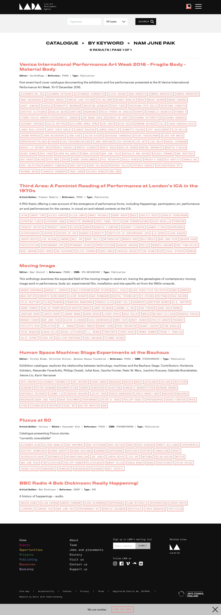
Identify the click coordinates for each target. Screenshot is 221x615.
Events (24, 545)
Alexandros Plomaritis (90, 94)
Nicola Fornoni (163, 153)
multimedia (149, 239)
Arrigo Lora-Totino (80, 100)
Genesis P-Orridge (106, 227)
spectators (164, 462)
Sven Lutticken (72, 332)
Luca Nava (155, 141)
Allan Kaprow (49, 503)
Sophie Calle (119, 165)
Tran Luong (77, 171)
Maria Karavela (64, 147)
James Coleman (102, 308)
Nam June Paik (111, 153)
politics (49, 326)
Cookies (67, 591)
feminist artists (32, 227)
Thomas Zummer (147, 332)
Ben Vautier (116, 445)
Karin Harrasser (120, 393)
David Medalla (160, 221)
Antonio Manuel (55, 100)
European (97, 387)
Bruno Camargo (177, 100)
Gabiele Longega (68, 117)
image (86, 308)
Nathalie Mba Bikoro (136, 153)
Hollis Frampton (52, 308)
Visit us (77, 559)
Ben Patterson (96, 445)
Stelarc (161, 165)
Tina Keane (148, 251)
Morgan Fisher (30, 320)
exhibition (114, 387)
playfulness (94, 462)
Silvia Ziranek (85, 251)
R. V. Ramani (66, 326)
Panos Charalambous (85, 159)
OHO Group (27, 159)
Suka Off (175, 165)
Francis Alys (104, 302)
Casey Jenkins (30, 106)
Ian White (73, 308)
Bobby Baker (120, 215)
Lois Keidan (48, 239)
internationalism (76, 456)
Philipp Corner (73, 462)
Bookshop (26, 569)
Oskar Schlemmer (68, 399)
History (76, 554)
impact (176, 451)
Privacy (84, 591)
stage (24, 405)
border (185, 290)
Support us (78, 569)
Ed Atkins (146, 296)
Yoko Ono (114, 171)
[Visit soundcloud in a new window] (134, 563)
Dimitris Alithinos (33, 111)
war (104, 405)
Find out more (122, 609)
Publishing (28, 559)
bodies (127, 381)
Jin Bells (179, 129)
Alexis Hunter (58, 215)
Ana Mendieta (138, 94)
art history (80, 381)
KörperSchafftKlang (33, 141)
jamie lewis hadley (59, 129)
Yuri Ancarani (93, 338)
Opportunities (31, 550)
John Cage (74, 135)
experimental (190, 445)
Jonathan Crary (30, 314)
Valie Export (29, 338)
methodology (111, 239)
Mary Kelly (93, 239)
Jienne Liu (56, 393)
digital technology (124, 296)
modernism (27, 399)
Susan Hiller (50, 332)
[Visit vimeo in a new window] (128, 563)
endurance (90, 111)
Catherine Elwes (31, 221)
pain (66, 159)
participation (30, 245)
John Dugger (177, 233)
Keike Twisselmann (146, 135)
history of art (67, 233)
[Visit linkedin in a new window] (141, 563)
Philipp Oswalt (133, 399)
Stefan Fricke (184, 462)
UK (159, 251)
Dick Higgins (145, 445)
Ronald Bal (191, 159)
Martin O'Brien (176, 147)
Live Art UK (175, 553)
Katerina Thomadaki (118, 135)
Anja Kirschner (82, 290)
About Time (38, 215)
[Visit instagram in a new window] (115, 563)
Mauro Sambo (28, 153)
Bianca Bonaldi (125, 100)
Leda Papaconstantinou (76, 141)
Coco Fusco (118, 106)
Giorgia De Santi (118, 117)
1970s (24, 215)
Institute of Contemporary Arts (129, 233)
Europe (139, 111)
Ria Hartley (172, 159)
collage (165, 381)
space (192, 399)
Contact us (78, 564)
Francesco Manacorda (79, 302)
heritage (131, 451)
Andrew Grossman (31, 290)
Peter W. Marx (111, 399)
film (46, 302)
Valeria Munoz (96, 171)
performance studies (80, 245)
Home (23, 540)
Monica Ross (130, 239)
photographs (154, 399)
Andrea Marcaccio (161, 94)
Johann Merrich (30, 135)
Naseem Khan (188, 239)
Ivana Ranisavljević (181, 123)
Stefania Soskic (142, 165)
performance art (52, 245)
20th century (29, 381)
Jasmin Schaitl (108, 129)
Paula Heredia (132, 159)
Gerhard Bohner (167, 387)
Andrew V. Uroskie (57, 290)
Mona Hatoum (90, 153)
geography (139, 302)
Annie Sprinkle (99, 215)
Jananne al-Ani (125, 308)
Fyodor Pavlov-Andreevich (37, 117)
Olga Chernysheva (99, 320)
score (150, 462)
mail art (77, 239)
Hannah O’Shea (157, 227)
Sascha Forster (175, 399)
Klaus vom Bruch (172, 135)
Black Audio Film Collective (149, 290)
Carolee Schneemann (174, 215)
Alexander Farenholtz (55, 381)
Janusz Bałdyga (85, 129)
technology (38, 405)
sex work (46, 251)
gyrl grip (107, 123)
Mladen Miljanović (67, 153)
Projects (26, 554)
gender (87, 227)
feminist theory (56, 227)
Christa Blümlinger (52, 296)
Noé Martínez (185, 153)
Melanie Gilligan (164, 314)
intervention (157, 503)
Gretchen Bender (159, 302)
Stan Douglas (171, 326)
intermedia (55, 456)
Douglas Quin (57, 111)
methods (147, 456)
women (191, 251)
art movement (75, 445)
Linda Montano (103, 141)
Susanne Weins (30, 171)
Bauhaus (115, 381)
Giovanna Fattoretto (146, 117)
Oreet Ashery (138, 320)
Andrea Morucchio (187, 94)
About (74, 540)
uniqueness (81, 468)
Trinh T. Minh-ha (171, 332)
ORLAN (40, 159)
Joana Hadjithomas (169, 308)
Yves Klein (175, 509)
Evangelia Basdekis (159, 111)
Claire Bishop (77, 296)
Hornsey (85, 233)
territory (109, 332)
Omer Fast (120, 320)
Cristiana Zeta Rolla (143, 106)
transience (48, 468)
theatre (53, 405)
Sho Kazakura (63, 251)
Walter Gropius (89, 405)
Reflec (144, 245)
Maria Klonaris (88, 147)
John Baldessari (54, 135)
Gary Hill (122, 302)
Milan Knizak (164, 456)
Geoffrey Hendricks (33, 451)
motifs (180, 456)
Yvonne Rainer (115, 338)
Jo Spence (160, 233)
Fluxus (75, 227)
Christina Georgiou (95, 106)
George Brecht (58, 451)
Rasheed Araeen (127, 245)
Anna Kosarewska (31, 100)
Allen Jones (78, 215)
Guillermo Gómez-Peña (84, 123)
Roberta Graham (162, 245)
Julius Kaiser (93, 135)
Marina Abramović (151, 147)
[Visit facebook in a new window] (121, 563)
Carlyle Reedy (149, 215)
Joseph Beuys (29, 239)
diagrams (26, 387)
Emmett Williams (167, 445)
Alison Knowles (53, 445)
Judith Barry (52, 314)
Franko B (180, 111)
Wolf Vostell (115, 468)
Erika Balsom (178, 296)
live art (140, 141)
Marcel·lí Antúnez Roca (36, 147)
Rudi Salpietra (30, 165)
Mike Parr (45, 153)
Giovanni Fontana (32, 123)
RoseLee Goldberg (114, 509)
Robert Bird (105, 326)
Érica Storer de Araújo (115, 111)
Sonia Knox (106, 251)
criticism (180, 381)
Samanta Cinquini (55, 165)
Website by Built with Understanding (40, 597)
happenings (177, 227)
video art (47, 338)
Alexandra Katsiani (59, 94)
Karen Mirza (92, 314)
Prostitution (105, 245)
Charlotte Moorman (67, 106)
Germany (100, 451)
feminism (178, 221)
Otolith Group (160, 320)
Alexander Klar (30, 445)
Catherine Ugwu (55, 221)
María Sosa (108, 147)
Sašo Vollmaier (98, 165)
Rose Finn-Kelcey (186, 245)
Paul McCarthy (110, 159)
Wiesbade (97, 468)
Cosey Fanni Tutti (107, 221)
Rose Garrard (29, 251)
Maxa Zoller (131, 314)
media (145, 314)
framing (58, 302)
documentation (67, 387)
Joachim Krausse (77, 393)
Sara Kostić (77, 165)
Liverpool (27, 509)
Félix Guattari (30, 302)
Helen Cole (124, 123)
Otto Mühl (53, 159)
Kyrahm (53, 141)
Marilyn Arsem (128, 147)
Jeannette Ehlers (132, 129)
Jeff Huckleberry (158, 129)
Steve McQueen (30, 332)
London (64, 239)
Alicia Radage (117, 94)
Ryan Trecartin (126, 326)
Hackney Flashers (133, 227)
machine (168, 393)
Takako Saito (29, 468)
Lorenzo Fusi (45, 509)
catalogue (150, 381)
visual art (69, 405)
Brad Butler (28, 296)
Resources (27, 564)
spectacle (135, 509)
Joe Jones (97, 456)
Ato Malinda (104, 100)
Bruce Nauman (156, 100)
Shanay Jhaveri (149, 326)
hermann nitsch (144, 123)
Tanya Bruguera (155, 509)
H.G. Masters (181, 302)
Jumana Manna (72, 314)
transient (64, 468)
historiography (30, 233)
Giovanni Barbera (174, 117)
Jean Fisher (146, 308)
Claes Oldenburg (94, 503)
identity (99, 233)
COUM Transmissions (135, 221)
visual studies (174, 251)
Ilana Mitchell (136, 503)
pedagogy (178, 320)
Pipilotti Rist (30, 326)
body (141, 100)
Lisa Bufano (123, 141)
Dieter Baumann (45, 387)
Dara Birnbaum (99, 296)
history (49, 233)
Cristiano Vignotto (173, 106)
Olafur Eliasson (74, 320)
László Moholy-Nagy (147, 393)
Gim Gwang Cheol (92, 117)
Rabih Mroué (86, 326)
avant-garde (99, 381)
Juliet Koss (99, 393)
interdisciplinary (32, 456)
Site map (24, 591)
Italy (161, 123)
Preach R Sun (152, 159)
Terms (101, 591)
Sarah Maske (135, 462)
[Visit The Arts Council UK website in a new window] (185, 594)
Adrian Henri (29, 503)
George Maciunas (81, 451)
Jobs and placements (86, 550)
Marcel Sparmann (176, 141)
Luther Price (111, 314)
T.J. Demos (93, 332)
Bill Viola (120, 290)
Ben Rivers (102, 290)
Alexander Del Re (32, 94)
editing (161, 296)
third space (127, 332)
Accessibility (46, 591)
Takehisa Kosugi (127, 251)
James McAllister (32, 129)
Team (73, 545)
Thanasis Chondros (54, 171)
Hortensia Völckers (33, 393)
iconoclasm (161, 451)
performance (90, 399)
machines (182, 393)
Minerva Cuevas (188, 314)
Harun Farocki (30, 308)
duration (75, 111)
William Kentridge (69, 338)
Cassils (47, 106)
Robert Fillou (115, 462)
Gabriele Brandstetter (139, 387)
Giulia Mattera (56, 123)
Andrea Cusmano (71, 503)
